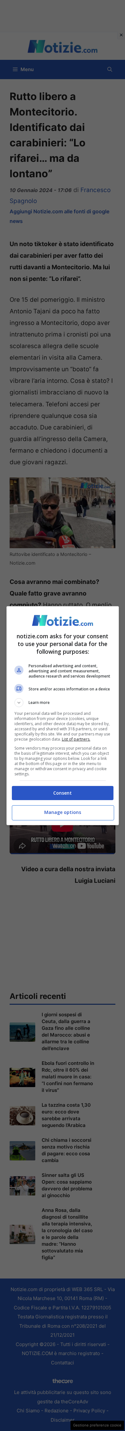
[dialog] (62, 715)
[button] (62, 702)
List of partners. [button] (76, 739)
